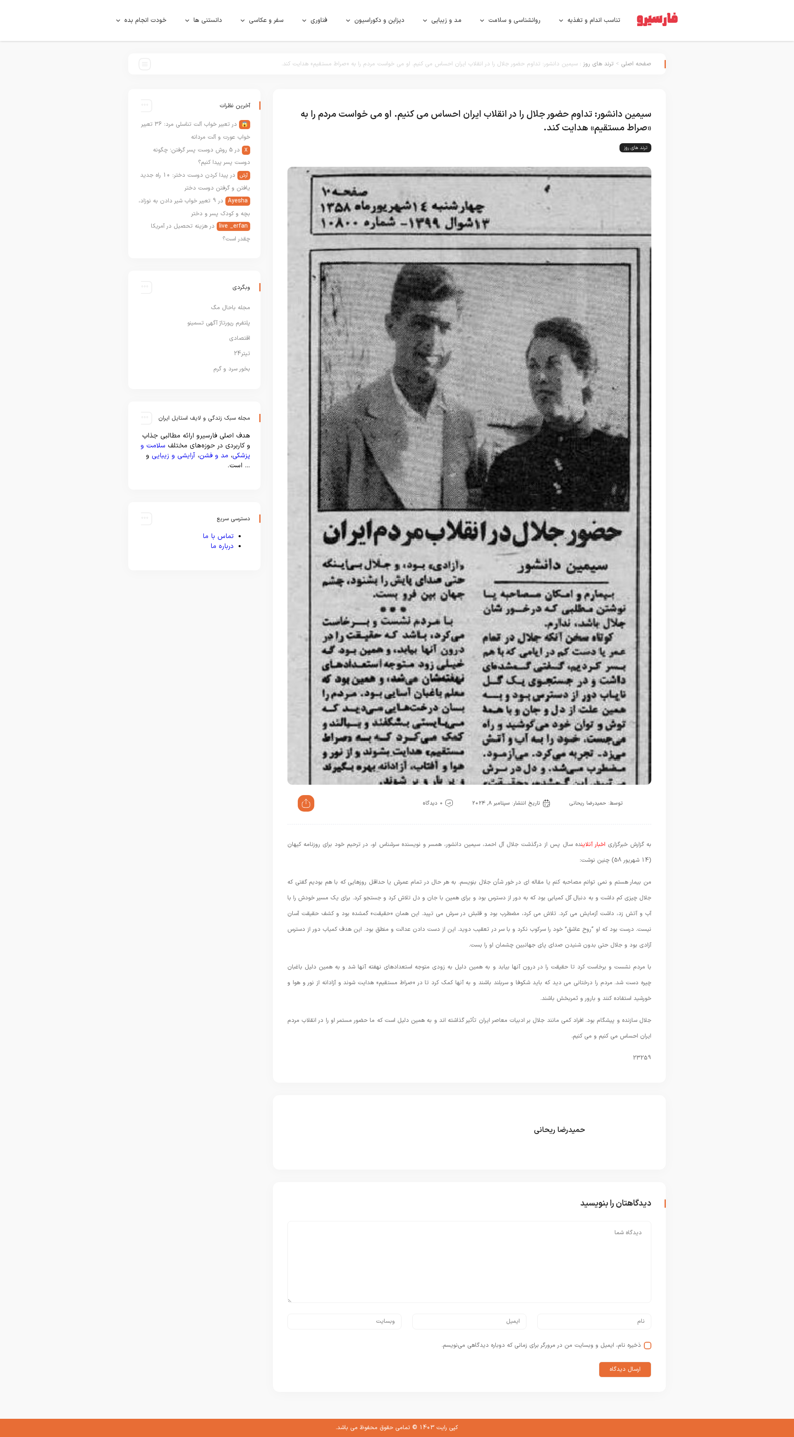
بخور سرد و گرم (231, 369)
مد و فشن (213, 456)
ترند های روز (598, 64)
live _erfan (233, 226)
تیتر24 (242, 353)
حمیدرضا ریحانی (587, 803)
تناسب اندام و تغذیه (593, 20)
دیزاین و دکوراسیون (379, 20)
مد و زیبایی (446, 20)
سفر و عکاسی (266, 20)
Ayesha (238, 201)
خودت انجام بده (145, 20)
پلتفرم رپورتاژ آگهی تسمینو (218, 323)
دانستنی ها (208, 20)
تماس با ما (218, 536)
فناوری (319, 20)
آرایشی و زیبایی (173, 456)
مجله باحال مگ (230, 307)
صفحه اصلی (636, 64)
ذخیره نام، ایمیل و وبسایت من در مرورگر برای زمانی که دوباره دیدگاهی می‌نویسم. (541, 1345)
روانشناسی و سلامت (514, 20)
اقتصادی (239, 338)
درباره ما (222, 546)
